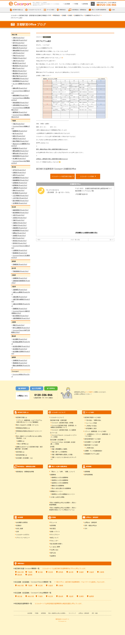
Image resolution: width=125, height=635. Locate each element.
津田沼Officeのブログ (19, 138)
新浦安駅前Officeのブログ (21, 156)
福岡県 (30, 575)
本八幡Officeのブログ (19, 158)
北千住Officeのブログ (19, 170)
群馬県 (60, 572)
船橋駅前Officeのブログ (20, 131)
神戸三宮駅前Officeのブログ (21, 327)
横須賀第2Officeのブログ (20, 66)
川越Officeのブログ (18, 220)
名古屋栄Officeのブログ (20, 349)
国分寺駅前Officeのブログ (21, 200)
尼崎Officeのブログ (18, 325)
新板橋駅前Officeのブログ (21, 180)
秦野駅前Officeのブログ (20, 112)
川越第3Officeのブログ (20, 225)
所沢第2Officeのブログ (20, 240)
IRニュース (53, 522)
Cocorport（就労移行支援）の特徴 (62, 422)
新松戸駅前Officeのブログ (21, 141)
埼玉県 (50, 572)
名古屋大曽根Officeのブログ (21, 346)
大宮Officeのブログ (18, 215)
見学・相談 (95, 613)
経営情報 (53, 525)
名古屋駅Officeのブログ (20, 339)
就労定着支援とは (21, 455)
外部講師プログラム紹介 (92, 454)
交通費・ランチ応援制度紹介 (93, 451)
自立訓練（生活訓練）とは (24, 458)
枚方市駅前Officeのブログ (21, 316)
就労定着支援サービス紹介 (92, 439)
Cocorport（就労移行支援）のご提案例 (64, 430)
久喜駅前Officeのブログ (20, 250)
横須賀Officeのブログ (19, 63)
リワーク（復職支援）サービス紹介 (95, 431)
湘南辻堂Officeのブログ (20, 48)
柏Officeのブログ (18, 133)
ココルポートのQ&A (87, 176)
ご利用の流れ (90, 448)
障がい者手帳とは (22, 444)
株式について (54, 537)
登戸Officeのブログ (18, 43)
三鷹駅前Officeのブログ (20, 188)
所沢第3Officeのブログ (20, 243)
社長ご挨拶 (19, 528)
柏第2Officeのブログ (19, 136)
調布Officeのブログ (18, 190)
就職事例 (53, 474)
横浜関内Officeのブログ (20, 73)
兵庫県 (101, 572)
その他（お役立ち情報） (57, 497)
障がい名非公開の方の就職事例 (61, 488)
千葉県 (30, 572)
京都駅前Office (78, 15)
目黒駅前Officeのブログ (20, 183)
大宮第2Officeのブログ (20, 217)
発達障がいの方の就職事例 (60, 480)
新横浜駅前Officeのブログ (21, 78)
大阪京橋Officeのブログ (20, 297)
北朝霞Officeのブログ (19, 235)
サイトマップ (72, 613)
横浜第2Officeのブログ (20, 71)
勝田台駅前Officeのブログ (21, 151)
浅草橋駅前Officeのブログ (21, 177)
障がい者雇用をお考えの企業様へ (57, 613)
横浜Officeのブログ (18, 68)
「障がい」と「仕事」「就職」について (62, 471)
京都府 (64, 15)
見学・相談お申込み (90, 525)
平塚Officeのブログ (18, 55)
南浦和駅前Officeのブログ (21, 230)
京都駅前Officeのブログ (92, 15)
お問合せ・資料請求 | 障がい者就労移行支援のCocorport (52, 159)
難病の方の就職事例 (58, 485)
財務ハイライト (55, 531)
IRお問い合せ (54, 550)
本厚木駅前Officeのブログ (21, 105)
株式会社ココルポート (62, 619)
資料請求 (23, 388)
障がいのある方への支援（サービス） (27, 425)
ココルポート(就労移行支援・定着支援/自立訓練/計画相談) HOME (31, 15)
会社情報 (29, 613)
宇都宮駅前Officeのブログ (21, 271)
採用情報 (85, 4)
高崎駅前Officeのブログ (20, 264)
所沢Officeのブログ (18, 238)
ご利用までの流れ (91, 426)
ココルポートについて (57, 417)
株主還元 (53, 528)
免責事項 (53, 556)
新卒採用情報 (88, 474)
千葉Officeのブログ (18, 124)
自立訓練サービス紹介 (91, 442)
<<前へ (39, 239)
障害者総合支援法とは (23, 428)
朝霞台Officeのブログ (19, 233)
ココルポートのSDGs (22, 534)
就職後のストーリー (56, 491)
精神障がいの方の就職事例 (60, 477)
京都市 (70, 15)
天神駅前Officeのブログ (20, 360)
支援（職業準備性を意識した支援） (63, 454)
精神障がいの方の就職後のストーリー (63, 494)
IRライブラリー (55, 534)
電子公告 (53, 553)
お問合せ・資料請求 (90, 522)
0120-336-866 (43, 395)
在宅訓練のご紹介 (91, 428)
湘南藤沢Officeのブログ (20, 45)
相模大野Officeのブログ (20, 88)
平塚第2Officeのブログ (20, 58)
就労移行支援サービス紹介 (92, 417)
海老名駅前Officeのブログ (21, 102)
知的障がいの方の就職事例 (60, 483)
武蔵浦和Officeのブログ (20, 228)
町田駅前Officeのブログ (20, 185)
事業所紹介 (56, 15)
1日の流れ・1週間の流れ (93, 420)
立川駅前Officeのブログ (20, 203)
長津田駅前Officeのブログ (21, 81)
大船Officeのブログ (18, 60)
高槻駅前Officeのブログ (20, 308)
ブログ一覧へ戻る (75, 239)
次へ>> (111, 239)
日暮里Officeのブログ (19, 172)
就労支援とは (20, 452)
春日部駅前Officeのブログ (21, 212)
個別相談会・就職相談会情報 (25, 471)
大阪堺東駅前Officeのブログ (21, 318)
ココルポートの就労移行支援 (61, 176)
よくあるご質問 (55, 547)
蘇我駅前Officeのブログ (20, 148)
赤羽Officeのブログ (18, 175)
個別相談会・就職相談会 (79, 9)
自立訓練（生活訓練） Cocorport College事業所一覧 (33, 593)
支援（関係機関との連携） (60, 449)
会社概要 (67, 4)
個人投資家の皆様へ (56, 544)
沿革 (17, 531)
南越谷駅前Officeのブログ (21, 210)
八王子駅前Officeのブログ (21, 195)
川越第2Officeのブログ (20, 223)
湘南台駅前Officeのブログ (21, 50)
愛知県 (19, 575)
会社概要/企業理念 (22, 522)
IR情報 (76, 4)
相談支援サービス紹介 (91, 445)
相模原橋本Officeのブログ (21, 95)
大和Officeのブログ (18, 53)
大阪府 (91, 572)
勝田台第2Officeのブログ (20, 153)
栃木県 (71, 572)
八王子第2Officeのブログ (20, 198)
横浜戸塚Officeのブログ (20, 76)
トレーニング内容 (91, 423)
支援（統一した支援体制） (60, 452)
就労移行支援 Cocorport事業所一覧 (27, 568)
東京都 (40, 572)
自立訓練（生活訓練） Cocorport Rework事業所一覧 (33, 582)
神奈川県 (20, 572)
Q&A (113, 9)
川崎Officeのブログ (18, 37)
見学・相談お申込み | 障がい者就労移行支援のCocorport (52, 149)
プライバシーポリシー (23, 537)
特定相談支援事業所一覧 (23, 603)
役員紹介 (19, 525)
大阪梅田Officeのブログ (20, 289)
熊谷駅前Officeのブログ (20, 253)
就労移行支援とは (21, 417)
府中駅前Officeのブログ (20, 193)
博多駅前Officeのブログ (20, 363)
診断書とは (20, 441)
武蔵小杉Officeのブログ (20, 40)
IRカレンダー (54, 540)
